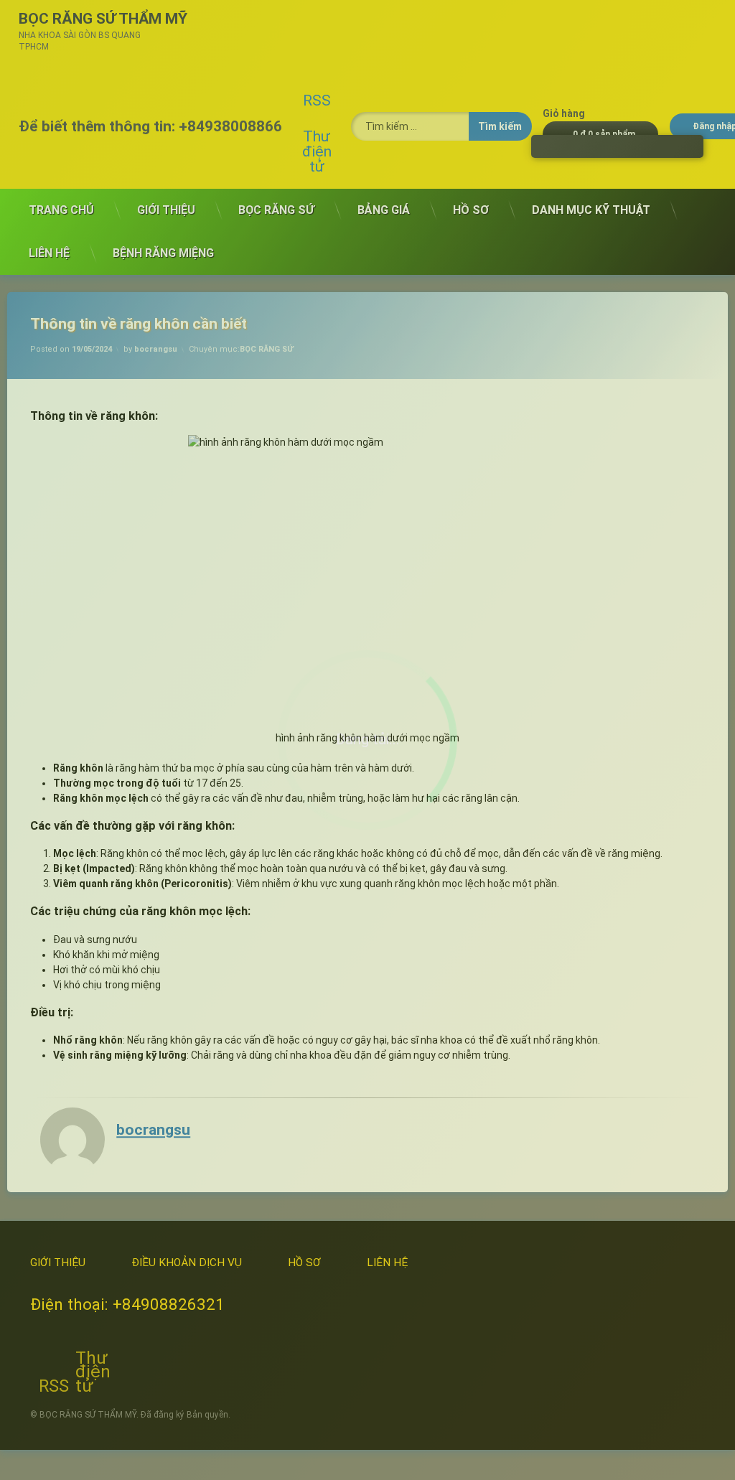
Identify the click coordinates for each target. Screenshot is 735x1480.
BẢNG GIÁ (383, 210)
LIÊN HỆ (49, 253)
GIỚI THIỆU (166, 210)
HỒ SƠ (471, 210)
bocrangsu (155, 349)
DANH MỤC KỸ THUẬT (591, 210)
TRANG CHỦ (61, 210)
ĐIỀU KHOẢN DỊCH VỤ (186, 1262)
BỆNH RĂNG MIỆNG (163, 253)
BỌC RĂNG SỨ (276, 210)
